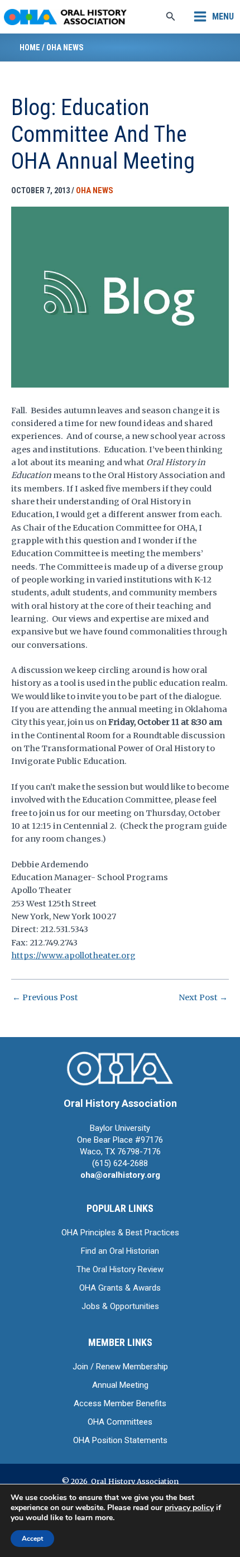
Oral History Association (120, 1103)
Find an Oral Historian (120, 1251)
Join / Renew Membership (120, 1367)
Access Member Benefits (120, 1403)
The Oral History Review (120, 1269)
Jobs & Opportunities (120, 1306)
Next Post (203, 998)
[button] (171, 16)
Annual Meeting (120, 1385)
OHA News (65, 47)
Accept (32, 1538)
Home (30, 47)
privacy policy (189, 1507)
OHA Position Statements (120, 1440)
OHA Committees (120, 1422)
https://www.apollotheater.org (73, 956)
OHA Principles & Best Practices (120, 1233)
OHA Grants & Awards (120, 1288)
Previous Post (45, 998)
